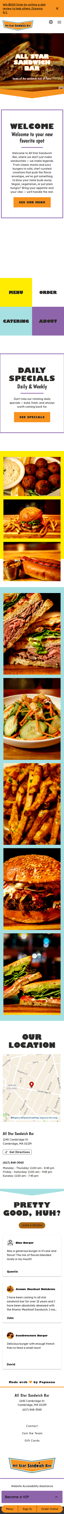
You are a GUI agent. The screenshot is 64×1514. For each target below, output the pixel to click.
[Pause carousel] (61, 89)
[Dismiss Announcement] (57, 8)
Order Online (49, 1509)
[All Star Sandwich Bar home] (18, 25)
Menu (9, 1509)
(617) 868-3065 (32, 1409)
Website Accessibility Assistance (32, 1486)
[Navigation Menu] (59, 22)
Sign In (27, 1509)
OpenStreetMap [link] (31, 1117)
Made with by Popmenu (27, 1382)
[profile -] (51, 22)
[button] (32, 476)
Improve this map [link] (49, 1117)
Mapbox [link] (16, 1117)
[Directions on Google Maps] (31, 1087)
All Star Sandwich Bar (32, 1465)
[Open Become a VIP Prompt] (56, 1497)
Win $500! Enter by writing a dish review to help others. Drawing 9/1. (24, 8)
